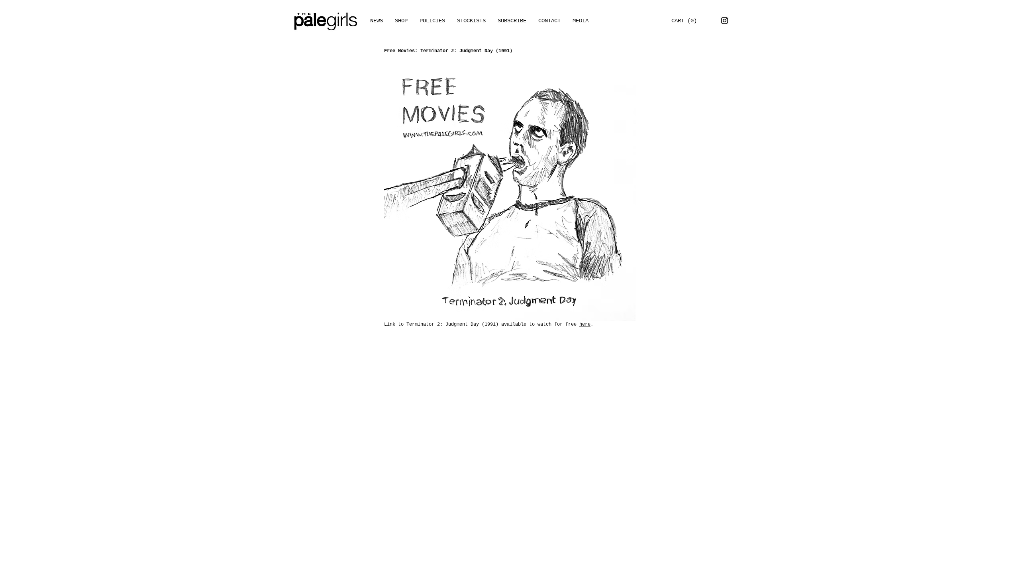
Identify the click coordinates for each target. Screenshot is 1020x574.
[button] (580, 20)
